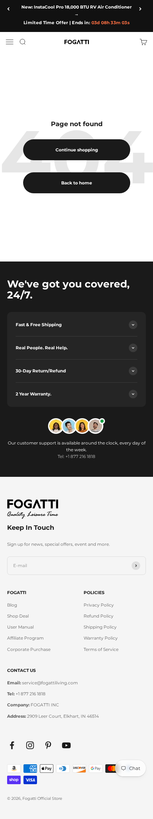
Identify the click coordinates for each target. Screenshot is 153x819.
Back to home (76, 182)
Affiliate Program (25, 638)
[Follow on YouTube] (66, 745)
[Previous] (10, 9)
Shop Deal (18, 616)
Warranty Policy (101, 638)
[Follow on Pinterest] (48, 745)
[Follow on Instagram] (30, 745)
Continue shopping (77, 149)
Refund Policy (99, 616)
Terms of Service (101, 649)
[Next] (142, 9)
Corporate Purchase (29, 649)
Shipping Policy (100, 627)
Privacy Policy (99, 605)
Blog (12, 605)
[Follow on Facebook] (12, 745)
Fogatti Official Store (42, 798)
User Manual (20, 627)
